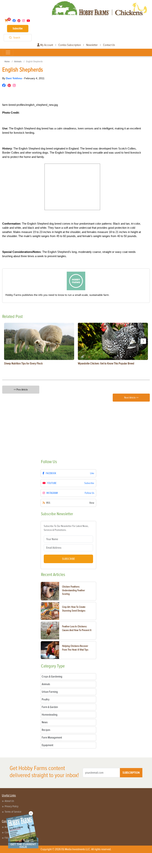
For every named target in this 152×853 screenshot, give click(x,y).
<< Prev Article (21, 389)
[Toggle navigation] (8, 52)
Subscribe (18, 28)
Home (7, 61)
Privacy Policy (11, 806)
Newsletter (92, 45)
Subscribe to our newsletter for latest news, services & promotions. (66, 528)
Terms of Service (13, 811)
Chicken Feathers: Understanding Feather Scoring (73, 590)
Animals (18, 61)
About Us (9, 801)
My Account (46, 45)
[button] (143, 341)
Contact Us (109, 45)
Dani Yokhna (14, 78)
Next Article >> (131, 397)
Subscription (131, 773)
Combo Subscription (69, 45)
